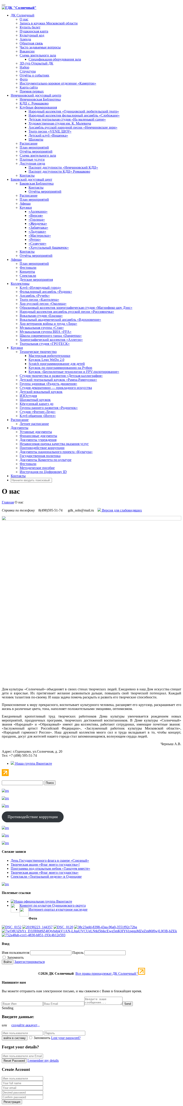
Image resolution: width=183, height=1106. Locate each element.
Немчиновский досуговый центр (36, 95)
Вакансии (27, 51)
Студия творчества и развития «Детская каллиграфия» (61, 376)
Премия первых (32, 91)
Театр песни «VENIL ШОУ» (50, 131)
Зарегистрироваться (29, 962)
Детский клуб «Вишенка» (48, 135)
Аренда (25, 39)
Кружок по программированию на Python (60, 368)
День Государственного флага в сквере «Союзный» (50, 860)
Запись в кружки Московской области (49, 23)
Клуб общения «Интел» (38, 416)
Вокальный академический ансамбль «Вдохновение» (60, 319)
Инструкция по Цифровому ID (43, 472)
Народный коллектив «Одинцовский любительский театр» (74, 111)
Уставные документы (36, 432)
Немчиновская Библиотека (40, 99)
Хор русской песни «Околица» (43, 303)
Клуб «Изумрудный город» (40, 287)
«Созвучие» (37, 243)
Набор (24, 67)
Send (127, 1003)
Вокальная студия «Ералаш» (41, 315)
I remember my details (43, 1060)
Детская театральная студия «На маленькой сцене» (67, 119)
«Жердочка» (38, 223)
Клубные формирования (38, 107)
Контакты (27, 175)
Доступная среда (32, 163)
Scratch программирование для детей (57, 364)
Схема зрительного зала (38, 55)
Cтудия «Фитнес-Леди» (38, 412)
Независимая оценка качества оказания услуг (54, 444)
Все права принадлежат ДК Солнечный (106, 973)
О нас (24, 19)
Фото (24, 79)
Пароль (77, 952)
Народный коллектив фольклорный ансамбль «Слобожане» (74, 115)
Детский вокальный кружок (41, 392)
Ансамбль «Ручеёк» (35, 295)
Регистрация (12, 1102)
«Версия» (36, 215)
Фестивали (28, 267)
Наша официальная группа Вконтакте (43, 901)
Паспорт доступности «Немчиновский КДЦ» (63, 167)
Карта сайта (29, 87)
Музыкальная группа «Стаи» (42, 328)
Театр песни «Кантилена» (39, 299)
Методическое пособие (37, 468)
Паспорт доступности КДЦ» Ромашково (59, 171)
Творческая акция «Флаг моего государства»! (45, 864)
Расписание (28, 143)
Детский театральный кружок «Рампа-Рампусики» (58, 380)
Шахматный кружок (35, 400)
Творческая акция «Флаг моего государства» (45, 872)
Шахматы (36, 139)
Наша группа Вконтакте (33, 763)
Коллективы (20, 283)
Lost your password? (66, 1038)
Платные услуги (32, 159)
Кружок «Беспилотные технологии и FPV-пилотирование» (74, 372)
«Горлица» (37, 219)
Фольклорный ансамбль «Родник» (46, 291)
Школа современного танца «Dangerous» (51, 336)
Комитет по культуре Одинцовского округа (53, 905)
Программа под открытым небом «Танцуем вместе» (50, 868)
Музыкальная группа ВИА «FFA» (45, 332)
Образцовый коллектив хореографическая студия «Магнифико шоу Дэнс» (76, 307)
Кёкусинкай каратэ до (36, 404)
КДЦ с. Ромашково (34, 103)
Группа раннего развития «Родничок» (49, 408)
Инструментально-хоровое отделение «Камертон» (58, 83)
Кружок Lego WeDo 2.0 (46, 360)
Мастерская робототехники (49, 356)
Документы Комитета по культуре (45, 460)
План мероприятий (34, 147)
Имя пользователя (15, 952)
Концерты (27, 271)
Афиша (25, 203)
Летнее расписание (34, 424)
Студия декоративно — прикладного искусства (56, 388)
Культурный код (32, 35)
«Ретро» (35, 239)
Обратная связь (31, 43)
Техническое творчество (38, 352)
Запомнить (15, 957)
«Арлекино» (38, 211)
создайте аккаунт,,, (25, 1025)
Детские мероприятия (36, 279)
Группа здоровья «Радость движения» (48, 384)
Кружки (26, 207)
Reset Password (14, 1060)
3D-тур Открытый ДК (36, 63)
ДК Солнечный (22, 15)
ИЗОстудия (28, 396)
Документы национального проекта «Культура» (56, 452)
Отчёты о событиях (34, 75)
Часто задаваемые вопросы (40, 47)
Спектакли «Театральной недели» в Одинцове (46, 876)
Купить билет (30, 27)
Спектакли (28, 275)
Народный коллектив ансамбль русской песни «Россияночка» (67, 311)
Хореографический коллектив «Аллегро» (51, 340)
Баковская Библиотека (37, 183)
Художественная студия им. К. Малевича (60, 123)
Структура (28, 71)
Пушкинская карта (34, 31)
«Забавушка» (38, 227)
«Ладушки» (37, 231)
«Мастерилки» (40, 235)
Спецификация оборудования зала (55, 59)
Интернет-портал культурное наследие (58, 909)
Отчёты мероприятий (36, 151)
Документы (19, 428)
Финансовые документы (38, 436)
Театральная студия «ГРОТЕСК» (45, 344)
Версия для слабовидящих (121, 510)
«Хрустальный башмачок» (49, 247)
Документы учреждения (38, 440)
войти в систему (15, 1038)
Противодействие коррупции (42, 448)
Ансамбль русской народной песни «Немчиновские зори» (73, 127)
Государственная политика (40, 456)
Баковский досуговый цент (31, 179)
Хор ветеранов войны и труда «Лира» (48, 324)
